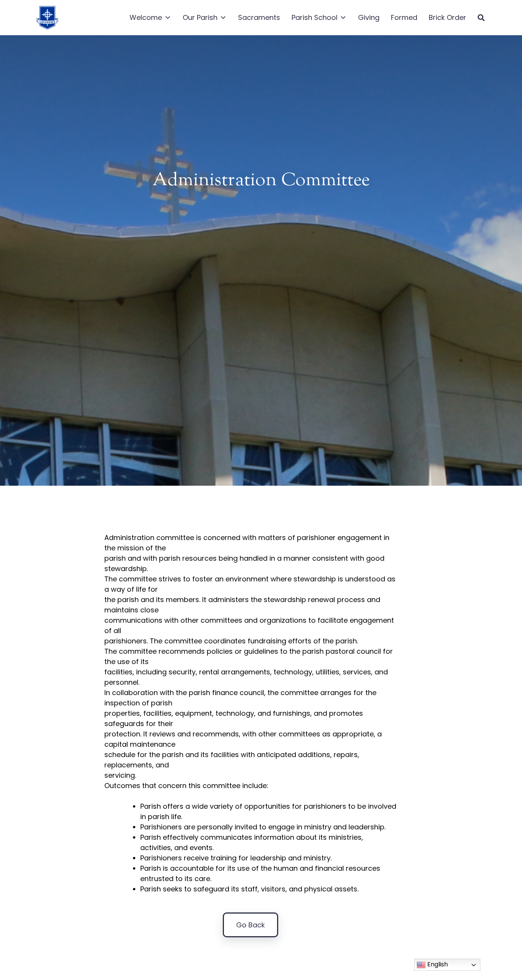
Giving (368, 17)
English (437, 964)
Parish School (314, 17)
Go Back (250, 925)
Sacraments (259, 17)
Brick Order (447, 17)
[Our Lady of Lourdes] (47, 17)
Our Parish (200, 17)
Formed (404, 17)
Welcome (146, 17)
